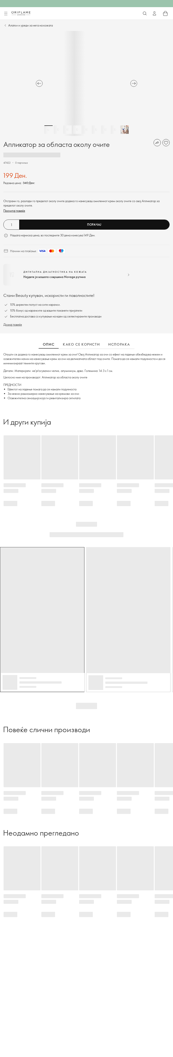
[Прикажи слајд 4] (77, 129)
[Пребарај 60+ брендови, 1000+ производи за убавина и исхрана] (145, 13)
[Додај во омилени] (166, 142)
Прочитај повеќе (14, 211)
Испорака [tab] (119, 344)
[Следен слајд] (133, 83)
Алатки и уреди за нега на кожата (30, 25)
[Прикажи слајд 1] (48, 129)
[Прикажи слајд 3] (67, 129)
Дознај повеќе (12, 324)
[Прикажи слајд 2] (58, 129)
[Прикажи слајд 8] (115, 129)
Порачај (94, 224)
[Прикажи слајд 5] (86, 129)
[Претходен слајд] (39, 83)
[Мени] (5, 13)
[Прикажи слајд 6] (96, 129)
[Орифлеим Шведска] (20, 13)
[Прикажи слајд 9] (124, 129)
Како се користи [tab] (81, 344)
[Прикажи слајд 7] (105, 129)
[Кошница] (165, 13)
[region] (86, 83)
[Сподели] (157, 142)
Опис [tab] (48, 344)
